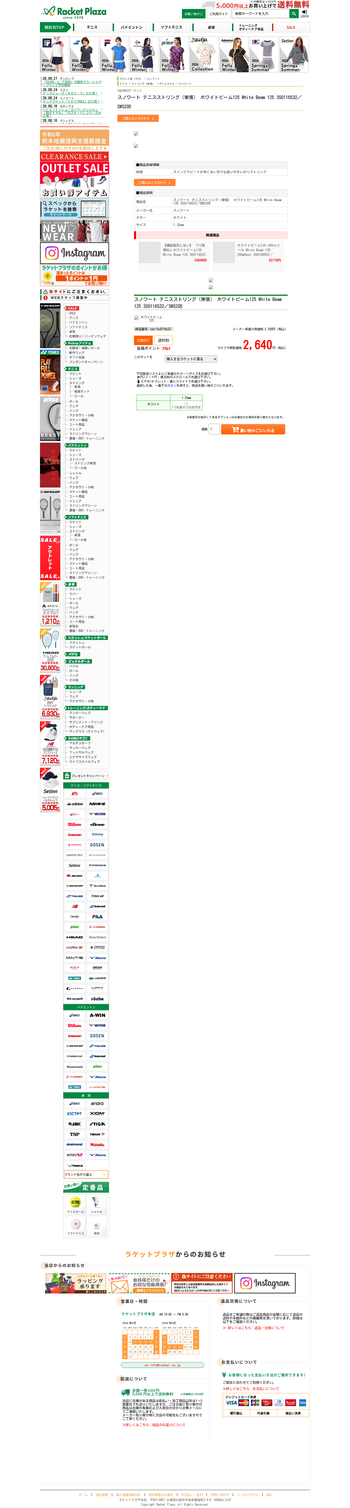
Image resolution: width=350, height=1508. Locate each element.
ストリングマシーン (83, 433)
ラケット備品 (78, 419)
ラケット (75, 373)
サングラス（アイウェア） (87, 731)
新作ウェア (77, 352)
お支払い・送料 (192, 1494)
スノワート (153, 79)
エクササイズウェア (83, 756)
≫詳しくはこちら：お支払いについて (251, 1388)
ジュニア (75, 429)
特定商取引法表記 (161, 1494)
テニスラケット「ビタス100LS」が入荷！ (71, 101)
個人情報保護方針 (128, 1494)
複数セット (82, 391)
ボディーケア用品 (81, 726)
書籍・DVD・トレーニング (87, 438)
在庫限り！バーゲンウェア (87, 336)
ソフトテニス (78, 326)
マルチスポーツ (80, 743)
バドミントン (78, 322)
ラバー (73, 593)
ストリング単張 (85, 463)
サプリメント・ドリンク (86, 722)
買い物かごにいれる (257, 431)
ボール (73, 401)
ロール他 (80, 467)
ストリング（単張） (143, 84)
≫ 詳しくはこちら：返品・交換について (253, 1328)
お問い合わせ (220, 1494)
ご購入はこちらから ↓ (138, 118)
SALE (72, 313)
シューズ (75, 378)
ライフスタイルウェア (84, 761)
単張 (77, 386)
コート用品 (77, 424)
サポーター (77, 717)
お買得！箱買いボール (84, 347)
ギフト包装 (77, 357)
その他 (73, 680)
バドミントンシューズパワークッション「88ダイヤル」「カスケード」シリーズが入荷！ (72, 112)
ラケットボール (80, 647)
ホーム (83, 1494)
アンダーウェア (80, 712)
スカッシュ (77, 642)
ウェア (73, 405)
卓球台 (73, 626)
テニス (73, 317)
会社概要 (102, 1494)
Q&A (268, 1494)
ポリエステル (166, 84)
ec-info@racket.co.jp (162, 1365)
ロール (79, 395)
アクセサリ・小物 (81, 415)
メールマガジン (248, 1494)
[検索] (294, 13)
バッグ (73, 410)
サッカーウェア (80, 747)
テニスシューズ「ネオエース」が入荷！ (70, 93)
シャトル (75, 473)
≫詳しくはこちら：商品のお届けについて (154, 1425)
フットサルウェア (81, 752)
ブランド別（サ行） (131, 79)
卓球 (72, 331)
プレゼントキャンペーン (86, 361)
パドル (73, 666)
